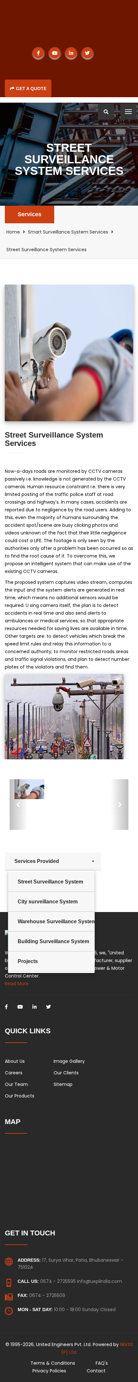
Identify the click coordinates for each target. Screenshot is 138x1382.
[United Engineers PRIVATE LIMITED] (61, 20)
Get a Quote (31, 88)
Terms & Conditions (52, 1363)
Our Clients (66, 1073)
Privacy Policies (49, 1371)
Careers (13, 1073)
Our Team (16, 1084)
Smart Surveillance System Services (68, 232)
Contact (96, 1371)
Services (29, 214)
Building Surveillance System (53, 941)
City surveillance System (48, 901)
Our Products (19, 1096)
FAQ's (102, 1363)
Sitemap (63, 1084)
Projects (28, 961)
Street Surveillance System (50, 881)
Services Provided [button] (37, 861)
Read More (17, 983)
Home (13, 232)
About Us (15, 1061)
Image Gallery (69, 1061)
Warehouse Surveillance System (56, 921)
